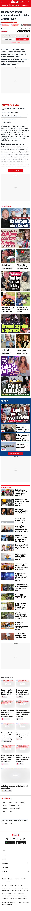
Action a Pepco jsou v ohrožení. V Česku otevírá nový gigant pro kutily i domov (21, 566)
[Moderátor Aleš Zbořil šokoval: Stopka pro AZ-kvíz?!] (7, 547)
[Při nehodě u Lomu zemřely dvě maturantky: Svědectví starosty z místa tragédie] (7, 576)
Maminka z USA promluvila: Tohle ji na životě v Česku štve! (21, 511)
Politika (3, 440)
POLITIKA (4, 401)
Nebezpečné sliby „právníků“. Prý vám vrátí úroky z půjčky (20, 520)
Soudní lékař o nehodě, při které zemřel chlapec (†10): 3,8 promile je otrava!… (22, 587)
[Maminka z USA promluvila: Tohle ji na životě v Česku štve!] (7, 511)
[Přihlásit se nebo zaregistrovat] (28, 1)
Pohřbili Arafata (6, 122)
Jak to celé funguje (15, 42)
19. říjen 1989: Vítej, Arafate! (10, 112)
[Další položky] (28, 5)
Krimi (19, 805)
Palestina (10, 823)
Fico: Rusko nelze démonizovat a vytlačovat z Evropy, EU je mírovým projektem (22, 428)
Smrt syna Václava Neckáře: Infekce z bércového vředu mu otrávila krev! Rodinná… (22, 528)
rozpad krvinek (23, 820)
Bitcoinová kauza (14, 808)
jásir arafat (16, 820)
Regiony (5, 808)
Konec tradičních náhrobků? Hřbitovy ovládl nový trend (20, 596)
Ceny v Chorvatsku (7, 811)
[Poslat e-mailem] (28, 31)
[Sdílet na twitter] (21, 31)
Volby (10, 802)
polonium (4, 823)
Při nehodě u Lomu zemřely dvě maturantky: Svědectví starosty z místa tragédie (21, 577)
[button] (10, 842)
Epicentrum (12, 805)
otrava (10, 820)
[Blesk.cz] (15, 1)
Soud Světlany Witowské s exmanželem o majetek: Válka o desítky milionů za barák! (21, 626)
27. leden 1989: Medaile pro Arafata (12, 116)
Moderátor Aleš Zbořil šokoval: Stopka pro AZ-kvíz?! (22, 547)
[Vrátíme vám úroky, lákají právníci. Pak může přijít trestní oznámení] (7, 556)
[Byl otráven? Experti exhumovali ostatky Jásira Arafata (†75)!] (8, 22)
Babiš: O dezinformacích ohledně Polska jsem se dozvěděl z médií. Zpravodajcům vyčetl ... (22, 437)
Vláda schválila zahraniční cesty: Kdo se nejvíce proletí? (22, 446)
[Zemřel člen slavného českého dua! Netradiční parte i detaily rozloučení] (7, 502)
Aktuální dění (6, 798)
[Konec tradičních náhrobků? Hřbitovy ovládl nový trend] (7, 596)
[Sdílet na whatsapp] (26, 31)
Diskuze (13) (4, 31)
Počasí (4, 805)
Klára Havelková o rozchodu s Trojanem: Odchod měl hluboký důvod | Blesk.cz (21, 538)
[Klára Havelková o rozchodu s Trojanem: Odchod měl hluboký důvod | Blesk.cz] (7, 538)
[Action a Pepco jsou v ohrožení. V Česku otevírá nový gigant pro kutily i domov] (7, 566)
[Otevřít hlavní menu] (1, 1)
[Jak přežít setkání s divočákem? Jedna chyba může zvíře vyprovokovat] (7, 606)
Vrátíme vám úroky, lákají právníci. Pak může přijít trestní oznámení (20, 557)
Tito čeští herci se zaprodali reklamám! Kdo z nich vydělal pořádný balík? (21, 493)
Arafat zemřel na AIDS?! (8, 119)
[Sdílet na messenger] (23, 31)
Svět (3, 431)
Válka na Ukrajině (19, 802)
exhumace (4, 820)
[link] (7, 839)
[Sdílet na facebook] (18, 31)
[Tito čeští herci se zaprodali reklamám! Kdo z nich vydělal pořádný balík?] (7, 492)
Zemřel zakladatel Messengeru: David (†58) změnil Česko (20, 635)
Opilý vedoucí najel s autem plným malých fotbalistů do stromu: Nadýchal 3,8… (21, 615)
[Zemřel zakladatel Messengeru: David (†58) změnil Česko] (7, 636)
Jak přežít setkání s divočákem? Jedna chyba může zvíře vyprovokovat (20, 606)
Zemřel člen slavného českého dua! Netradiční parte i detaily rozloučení (22, 502)
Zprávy (4, 802)
